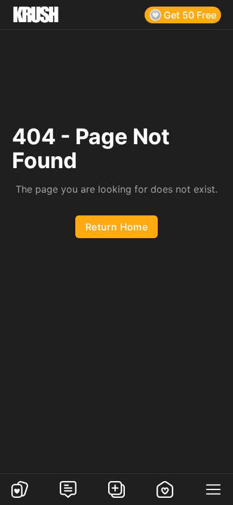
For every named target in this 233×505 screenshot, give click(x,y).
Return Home (116, 227)
